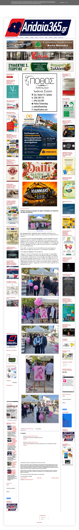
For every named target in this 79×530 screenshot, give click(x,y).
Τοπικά (17, 37)
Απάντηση (25, 445)
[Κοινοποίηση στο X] (38, 428)
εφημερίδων (15, 420)
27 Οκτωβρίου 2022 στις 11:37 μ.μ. (32, 436)
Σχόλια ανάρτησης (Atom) (29, 479)
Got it (67, 2)
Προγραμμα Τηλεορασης (10, 401)
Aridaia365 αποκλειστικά (10, 37)
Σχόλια (65, 365)
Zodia (73, 391)
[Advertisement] (39, 10)
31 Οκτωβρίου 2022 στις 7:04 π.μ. (32, 442)
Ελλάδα (32, 37)
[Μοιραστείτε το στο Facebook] (39, 428)
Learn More (62, 2)
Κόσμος (36, 37)
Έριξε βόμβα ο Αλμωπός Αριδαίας (14, 452)
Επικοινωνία (60, 37)
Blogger (40, 522)
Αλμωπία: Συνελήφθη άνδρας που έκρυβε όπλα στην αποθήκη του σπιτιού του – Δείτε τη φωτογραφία (12, 429)
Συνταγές (50, 37)
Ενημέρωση (27, 37)
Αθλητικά (21, 37)
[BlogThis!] (37, 428)
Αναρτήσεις (44, 517)
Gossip (46, 37)
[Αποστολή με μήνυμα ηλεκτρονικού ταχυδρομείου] (36, 428)
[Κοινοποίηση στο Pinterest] (40, 428)
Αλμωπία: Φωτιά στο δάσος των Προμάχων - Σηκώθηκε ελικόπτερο (14, 471)
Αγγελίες (55, 37)
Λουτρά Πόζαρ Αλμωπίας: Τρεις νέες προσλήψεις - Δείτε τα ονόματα (14, 464)
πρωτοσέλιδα (10, 420)
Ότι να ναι (41, 37)
